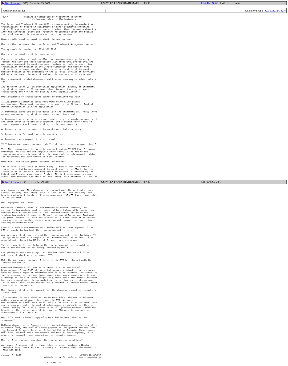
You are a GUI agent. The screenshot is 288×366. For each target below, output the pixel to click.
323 (272, 10)
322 (267, 10)
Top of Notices (12, 3)
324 (277, 10)
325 (283, 10)
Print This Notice (210, 3)
